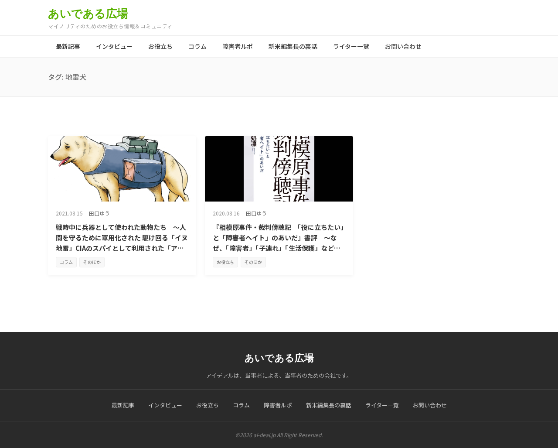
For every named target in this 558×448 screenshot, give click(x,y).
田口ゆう (99, 213)
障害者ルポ (237, 46)
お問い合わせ (403, 46)
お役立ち (160, 46)
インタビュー (114, 46)
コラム (197, 46)
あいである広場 (88, 14)
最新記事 (68, 46)
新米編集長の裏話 (293, 46)
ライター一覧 (351, 46)
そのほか (92, 262)
